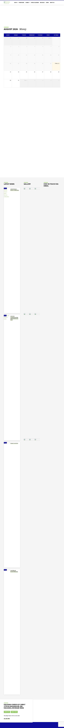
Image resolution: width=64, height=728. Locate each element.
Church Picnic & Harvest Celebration (14, 189)
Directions (14, 711)
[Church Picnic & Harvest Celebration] (7, 250)
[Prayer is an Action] (7, 504)
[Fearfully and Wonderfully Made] (7, 632)
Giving (47, 2)
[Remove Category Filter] (27, 29)
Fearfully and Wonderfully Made (14, 571)
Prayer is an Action (14, 443)
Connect (27, 2)
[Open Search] (59, 3)
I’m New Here (21, 2)
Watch (15, 2)
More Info (7, 711)
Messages (42, 2)
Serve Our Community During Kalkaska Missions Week (14, 318)
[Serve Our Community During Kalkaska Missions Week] (7, 377)
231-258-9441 (7, 718)
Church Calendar (35, 2)
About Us (52, 2)
